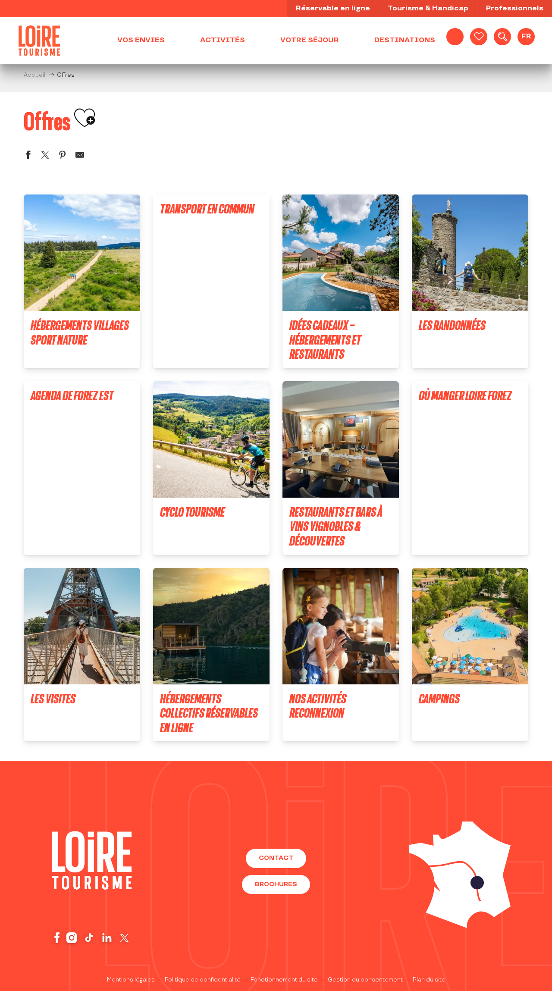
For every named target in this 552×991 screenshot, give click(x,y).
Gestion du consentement (365, 979)
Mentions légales (131, 979)
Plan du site (429, 979)
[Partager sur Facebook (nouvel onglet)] (28, 156)
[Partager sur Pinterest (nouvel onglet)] (62, 156)
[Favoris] (478, 36)
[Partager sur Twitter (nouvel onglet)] (45, 156)
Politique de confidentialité (203, 979)
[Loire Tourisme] (39, 41)
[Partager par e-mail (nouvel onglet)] (79, 156)
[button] (502, 36)
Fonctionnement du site (284, 979)
